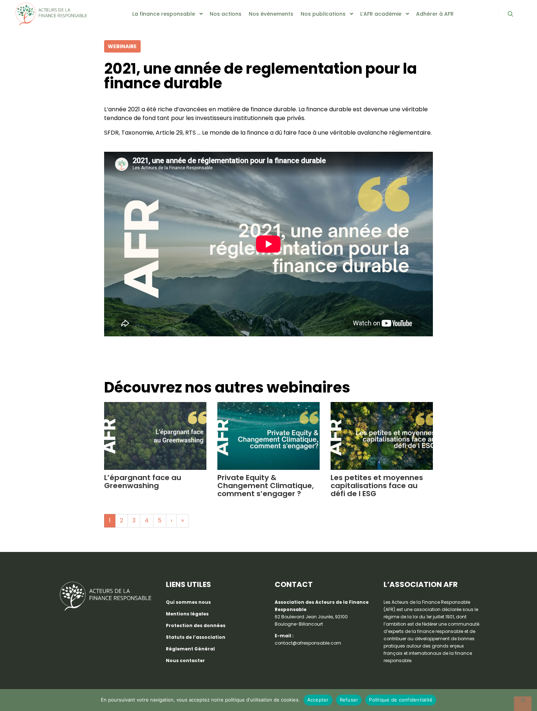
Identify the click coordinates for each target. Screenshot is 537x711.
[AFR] (51, 14)
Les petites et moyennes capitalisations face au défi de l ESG (377, 485)
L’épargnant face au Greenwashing (142, 481)
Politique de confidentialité (401, 700)
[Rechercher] (510, 14)
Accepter (318, 700)
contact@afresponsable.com (308, 643)
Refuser (349, 700)
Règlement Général (190, 649)
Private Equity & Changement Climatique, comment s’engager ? (265, 485)
